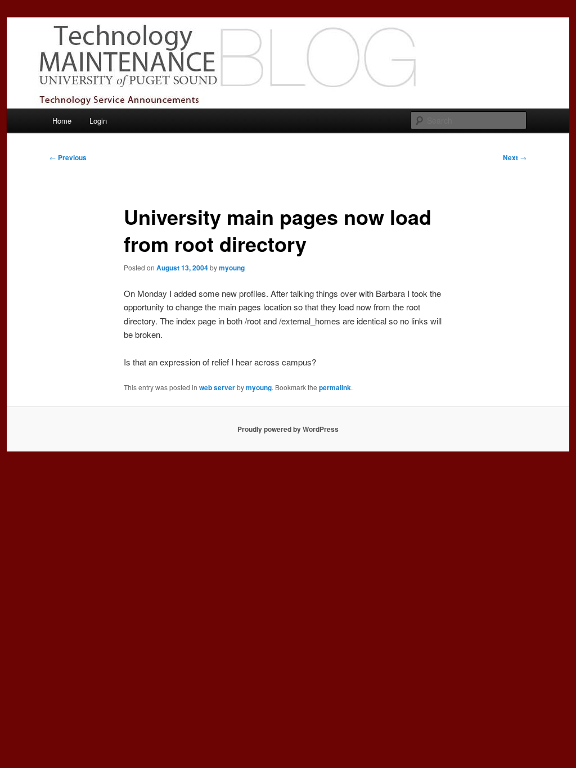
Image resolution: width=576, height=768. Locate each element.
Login (98, 120)
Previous (68, 157)
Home (61, 120)
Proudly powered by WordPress (288, 429)
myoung (232, 268)
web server (217, 387)
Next (514, 157)
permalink (335, 387)
